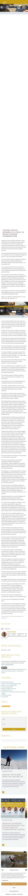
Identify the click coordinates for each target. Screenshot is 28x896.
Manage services (5, 880)
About (2, 628)
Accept (14, 884)
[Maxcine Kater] (4, 634)
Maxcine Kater (11, 632)
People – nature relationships (9, 685)
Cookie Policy (8, 894)
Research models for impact (8, 688)
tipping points (6, 706)
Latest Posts (7, 628)
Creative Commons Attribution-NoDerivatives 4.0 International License (13, 671)
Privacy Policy (14, 894)
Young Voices (4, 696)
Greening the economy (7, 682)
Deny (14, 887)
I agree (14, 311)
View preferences (14, 891)
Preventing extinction (7, 687)
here (16, 298)
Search (25, 740)
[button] (26, 870)
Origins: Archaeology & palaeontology (11, 683)
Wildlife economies (6, 695)
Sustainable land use (6, 690)
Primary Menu (25, 3)
